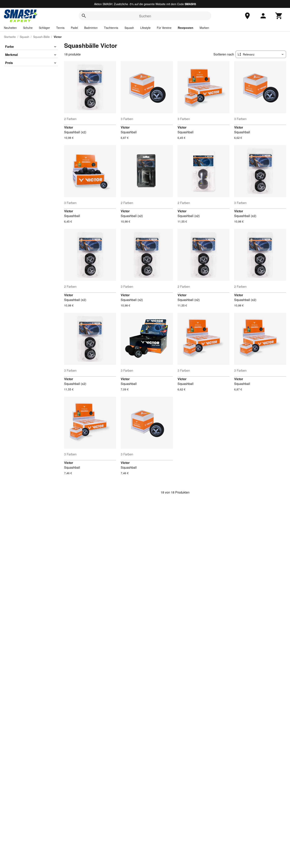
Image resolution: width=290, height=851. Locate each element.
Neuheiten (10, 28)
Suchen (145, 15)
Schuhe (28, 28)
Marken (204, 28)
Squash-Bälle (41, 37)
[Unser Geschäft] (247, 16)
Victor (68, 127)
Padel (74, 28)
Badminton (91, 28)
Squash (129, 28)
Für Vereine (164, 28)
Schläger (44, 28)
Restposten (185, 28)
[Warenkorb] (279, 16)
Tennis (60, 28)
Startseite (10, 37)
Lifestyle (145, 28)
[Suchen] (84, 15)
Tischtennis (111, 28)
